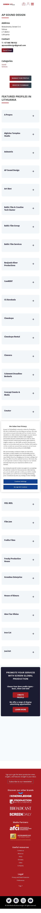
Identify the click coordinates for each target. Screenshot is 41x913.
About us (20, 853)
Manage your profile (20, 78)
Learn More (20, 709)
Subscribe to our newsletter (20, 781)
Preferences (20, 880)
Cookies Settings (20, 481)
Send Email (7, 50)
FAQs (20, 857)
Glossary (20, 860)
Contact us (20, 850)
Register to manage (20, 85)
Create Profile (20, 696)
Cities (20, 863)
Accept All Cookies (20, 487)
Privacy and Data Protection (20, 877)
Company (20, 866)
